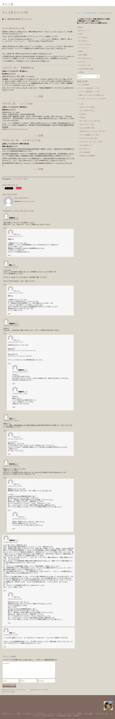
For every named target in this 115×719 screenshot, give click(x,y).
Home (79, 13)
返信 (4, 228)
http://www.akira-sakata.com (19, 129)
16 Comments (27, 19)
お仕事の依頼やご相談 (86, 69)
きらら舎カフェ (84, 41)
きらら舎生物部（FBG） (88, 128)
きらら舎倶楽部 (84, 85)
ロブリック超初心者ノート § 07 (89, 88)
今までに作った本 (84, 65)
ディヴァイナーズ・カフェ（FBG (91, 142)
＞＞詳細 (38, 96)
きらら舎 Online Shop (87, 110)
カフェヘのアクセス (85, 44)
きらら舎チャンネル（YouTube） (91, 121)
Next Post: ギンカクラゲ (38, 690)
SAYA (5, 19)
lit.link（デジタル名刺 (87, 107)
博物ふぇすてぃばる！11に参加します (91, 95)
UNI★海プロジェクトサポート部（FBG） (93, 131)
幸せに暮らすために (85, 58)
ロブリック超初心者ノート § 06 (89, 92)
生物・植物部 (83, 55)
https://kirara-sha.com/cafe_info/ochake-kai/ (22, 350)
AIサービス (82, 62)
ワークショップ (84, 48)
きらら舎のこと (84, 37)
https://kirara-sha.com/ (27, 201)
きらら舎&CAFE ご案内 (90, 13)
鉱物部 (81, 51)
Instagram (83, 114)
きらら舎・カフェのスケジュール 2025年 (92, 99)
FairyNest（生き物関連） (88, 156)
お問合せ (81, 72)
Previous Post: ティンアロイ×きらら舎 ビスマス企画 (13, 691)
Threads (82, 117)
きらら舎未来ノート (86, 145)
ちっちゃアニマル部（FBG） (89, 138)
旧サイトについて (84, 30)
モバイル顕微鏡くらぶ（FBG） (90, 135)
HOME (89, 23)
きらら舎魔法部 (85, 152)
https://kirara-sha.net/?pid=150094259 (20, 356)
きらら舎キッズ (85, 149)
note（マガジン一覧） (87, 124)
